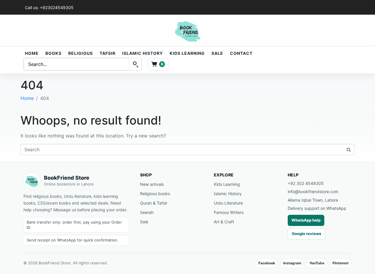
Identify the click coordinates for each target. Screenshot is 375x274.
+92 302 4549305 (306, 183)
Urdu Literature (228, 202)
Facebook (266, 263)
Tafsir (107, 53)
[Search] (135, 64)
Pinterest (341, 263)
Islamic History (142, 53)
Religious (80, 53)
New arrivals (152, 184)
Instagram (292, 263)
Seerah (147, 212)
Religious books (155, 193)
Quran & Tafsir (153, 202)
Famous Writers (228, 212)
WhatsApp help (306, 220)
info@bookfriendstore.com (313, 191)
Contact (241, 53)
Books (53, 53)
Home (32, 53)
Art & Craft (224, 221)
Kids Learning (187, 53)
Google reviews (306, 233)
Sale (217, 53)
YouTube (316, 263)
